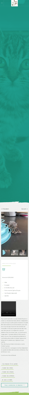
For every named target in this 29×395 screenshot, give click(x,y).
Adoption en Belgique (9, 263)
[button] (2, 3)
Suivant (23, 209)
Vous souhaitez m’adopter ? (14, 385)
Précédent (6, 209)
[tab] (6, 252)
